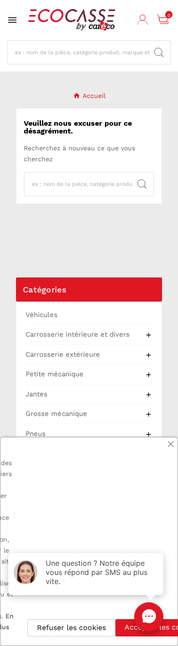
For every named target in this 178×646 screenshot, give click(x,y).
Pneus (36, 434)
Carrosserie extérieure (63, 354)
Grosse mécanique (56, 414)
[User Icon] (143, 20)
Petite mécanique (55, 374)
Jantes (36, 394)
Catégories (45, 289)
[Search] (158, 52)
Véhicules (42, 315)
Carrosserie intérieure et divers (78, 334)
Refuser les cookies (71, 627)
